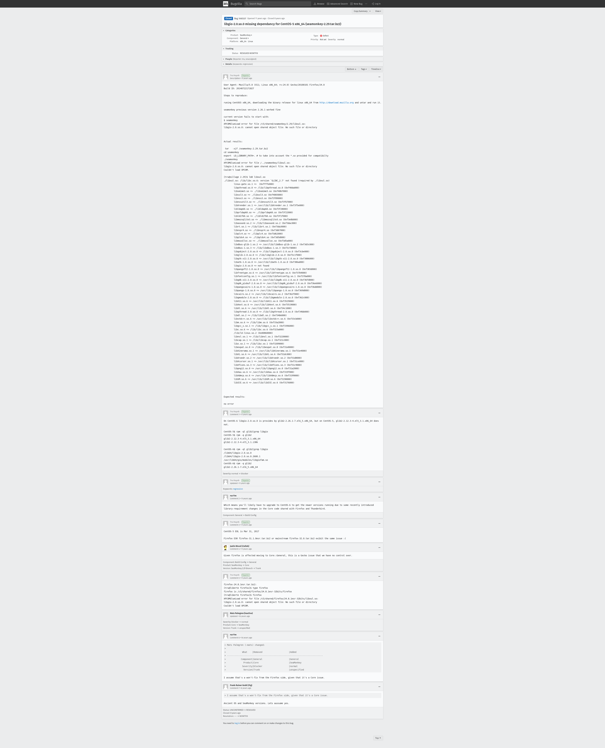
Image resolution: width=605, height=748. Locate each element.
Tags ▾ (364, 69)
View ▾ (378, 11)
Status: (235, 53)
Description (235, 78)
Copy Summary (360, 11)
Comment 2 (235, 498)
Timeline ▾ (376, 69)
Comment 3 (235, 525)
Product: (234, 35)
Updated (233, 483)
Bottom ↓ (352, 69)
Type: (316, 36)
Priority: (314, 39)
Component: (232, 38)
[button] (376, 3)
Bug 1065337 (240, 18)
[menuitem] (319, 3)
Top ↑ (378, 738)
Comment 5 (235, 578)
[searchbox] (277, 3)
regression (238, 489)
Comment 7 (234, 688)
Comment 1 (234, 414)
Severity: (332, 39)
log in (237, 723)
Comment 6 (235, 638)
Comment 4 (235, 549)
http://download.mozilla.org (337, 102)
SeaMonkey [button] (246, 35)
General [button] (244, 38)
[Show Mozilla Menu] (225, 3)
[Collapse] (379, 76)
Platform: (234, 41)
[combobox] (277, 3)
